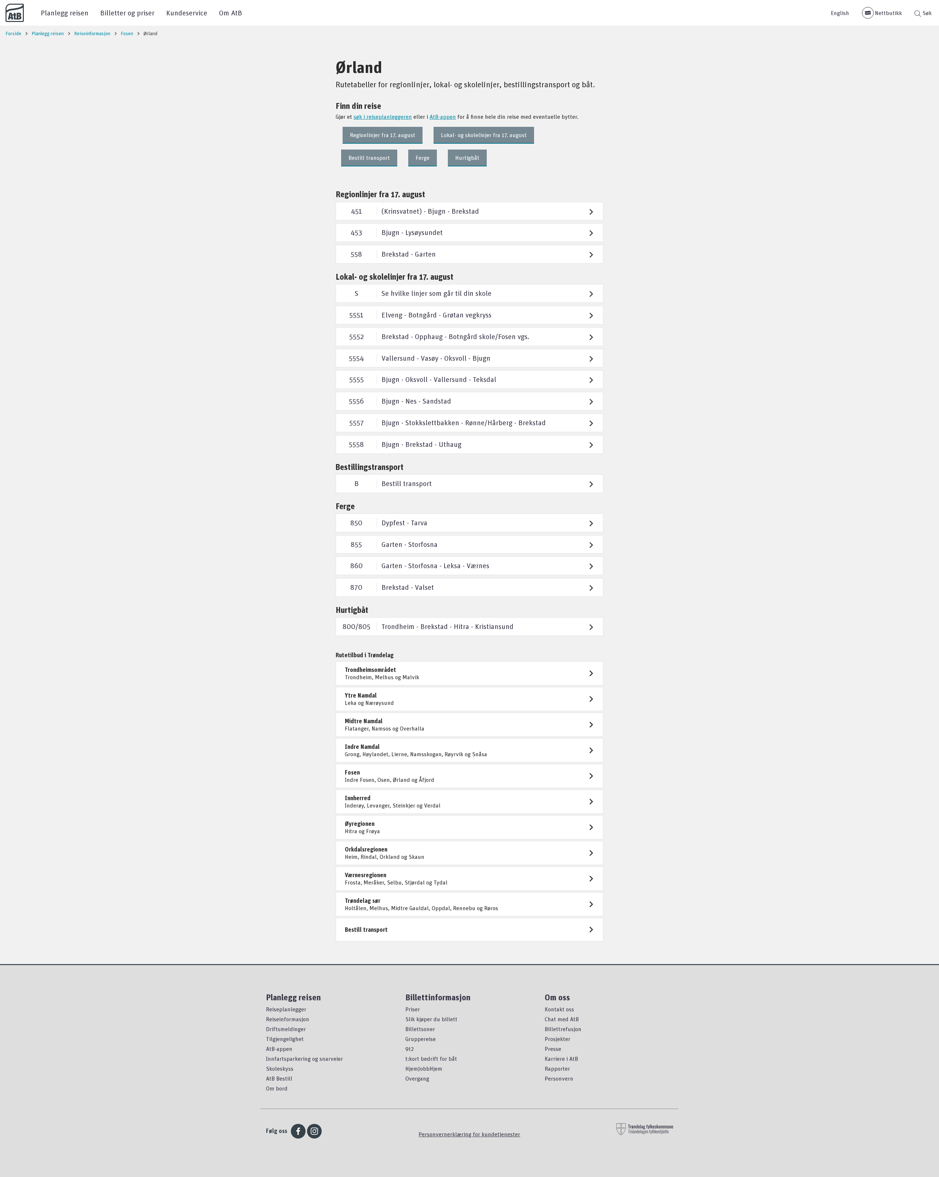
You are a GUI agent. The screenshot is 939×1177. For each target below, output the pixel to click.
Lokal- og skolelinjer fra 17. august (484, 135)
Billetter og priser (127, 12)
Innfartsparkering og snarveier (304, 1058)
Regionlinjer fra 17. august (382, 135)
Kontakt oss (559, 1009)
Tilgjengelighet (285, 1038)
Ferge (423, 157)
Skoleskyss (279, 1068)
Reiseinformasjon (287, 1019)
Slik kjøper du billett (431, 1019)
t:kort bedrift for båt (431, 1058)
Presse (553, 1048)
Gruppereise (420, 1038)
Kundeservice (186, 12)
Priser (412, 1009)
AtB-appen (443, 116)
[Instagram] (314, 1131)
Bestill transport (369, 157)
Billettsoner (420, 1029)
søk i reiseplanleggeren (383, 116)
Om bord (277, 1088)
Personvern (559, 1078)
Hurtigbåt (467, 157)
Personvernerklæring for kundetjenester (469, 1134)
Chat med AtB (562, 1019)
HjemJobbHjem (423, 1068)
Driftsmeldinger (286, 1029)
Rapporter (557, 1068)
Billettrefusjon (563, 1029)
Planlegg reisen (64, 12)
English (840, 12)
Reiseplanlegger (286, 1009)
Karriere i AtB (561, 1058)
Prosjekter (557, 1038)
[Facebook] (298, 1131)
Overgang (417, 1078)
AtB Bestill (279, 1078)
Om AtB (230, 12)
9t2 (409, 1048)
